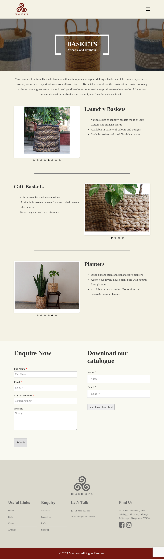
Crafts (11, 523)
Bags (10, 517)
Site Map (45, 530)
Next (84, 132)
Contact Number (24, 395)
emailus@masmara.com (84, 516)
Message (18, 408)
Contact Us (46, 517)
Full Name (20, 369)
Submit (20, 442)
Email (18, 382)
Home (11, 510)
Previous (10, 132)
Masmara (74, 553)
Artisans (12, 530)
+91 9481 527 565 (81, 511)
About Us (45, 510)
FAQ (43, 523)
